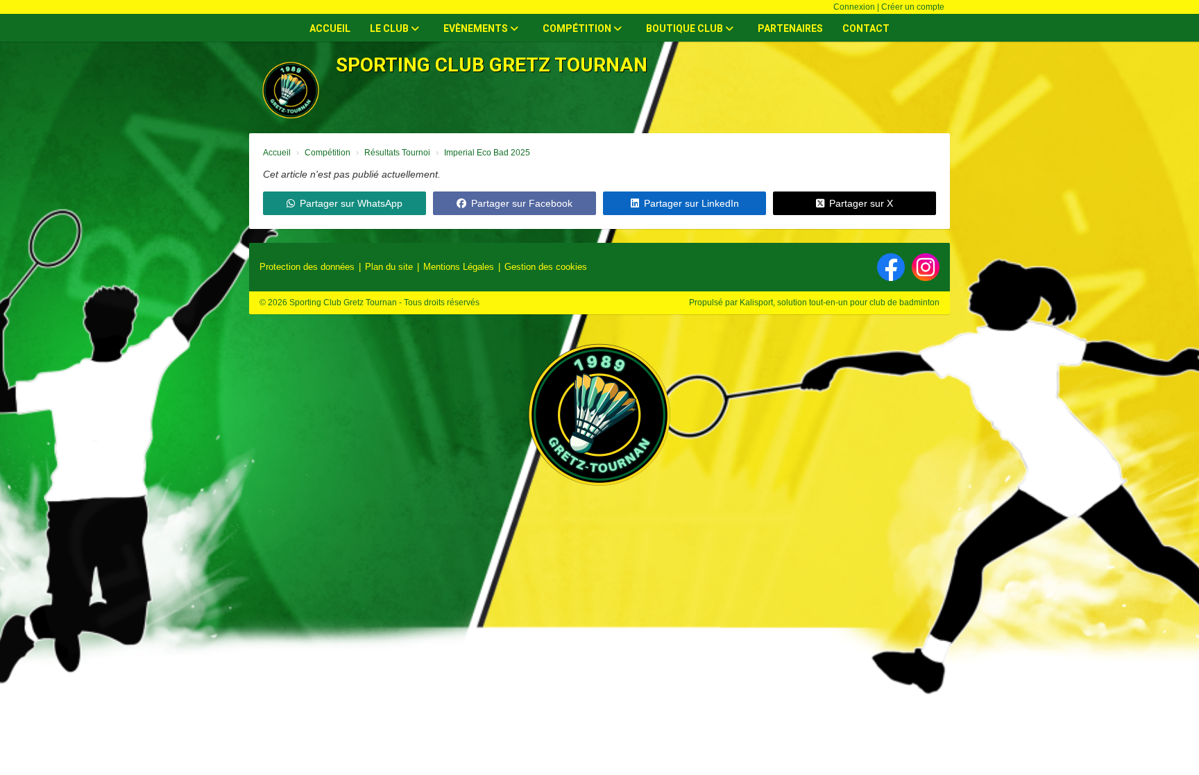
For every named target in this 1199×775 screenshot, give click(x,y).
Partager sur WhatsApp (351, 203)
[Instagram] (925, 267)
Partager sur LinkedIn (691, 203)
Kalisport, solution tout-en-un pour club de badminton (839, 302)
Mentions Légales (458, 267)
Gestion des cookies (545, 267)
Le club (390, 28)
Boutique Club (685, 28)
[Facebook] (891, 267)
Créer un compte (912, 7)
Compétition (578, 28)
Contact (866, 28)
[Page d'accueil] (290, 90)
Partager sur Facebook (521, 203)
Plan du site (389, 267)
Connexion (854, 7)
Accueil (329, 28)
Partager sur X (861, 203)
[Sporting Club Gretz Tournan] (599, 421)
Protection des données (307, 267)
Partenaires (790, 28)
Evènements (476, 28)
